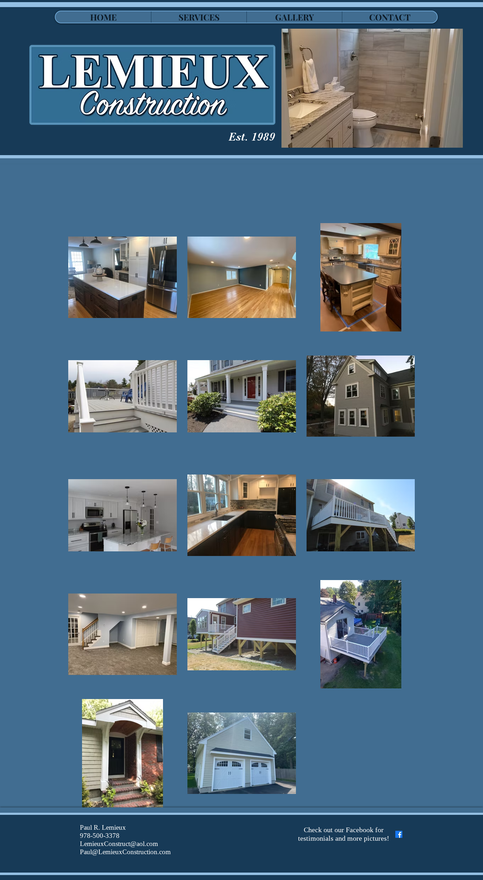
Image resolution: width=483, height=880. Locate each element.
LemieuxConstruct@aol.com (119, 843)
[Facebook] (398, 834)
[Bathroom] (372, 88)
